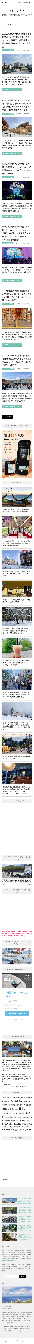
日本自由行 (15, 1123)
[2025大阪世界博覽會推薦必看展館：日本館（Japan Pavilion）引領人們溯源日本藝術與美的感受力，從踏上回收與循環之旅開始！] (17, 127)
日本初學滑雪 (11, 1113)
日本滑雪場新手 (20, 1117)
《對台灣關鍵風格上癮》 (8, 1060)
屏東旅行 (5, 1109)
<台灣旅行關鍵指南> (23, 1064)
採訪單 (8, 1079)
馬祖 (26, 1130)
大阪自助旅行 (19, 1105)
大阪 (8, 1105)
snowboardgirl (13, 1097)
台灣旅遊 (26, 1101)
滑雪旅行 (15, 1127)
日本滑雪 (12, 1117)
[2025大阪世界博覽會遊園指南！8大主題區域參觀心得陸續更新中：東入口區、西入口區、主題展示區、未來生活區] (17, 318)
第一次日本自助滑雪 (23, 1127)
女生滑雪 (25, 1105)
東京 (22, 1123)
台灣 (10, 1101)
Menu (5, 2)
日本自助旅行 (25, 1120)
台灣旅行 (18, 1101)
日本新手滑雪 (19, 1113)
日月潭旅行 (15, 1109)
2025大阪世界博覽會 (8, 50)
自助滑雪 (10, 1129)
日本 (21, 1108)
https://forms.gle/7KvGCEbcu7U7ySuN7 (15, 1087)
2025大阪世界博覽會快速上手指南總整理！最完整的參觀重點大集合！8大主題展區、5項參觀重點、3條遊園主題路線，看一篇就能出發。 (17, 40)
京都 (27, 1097)
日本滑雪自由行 (14, 1121)
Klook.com (5, 1179)
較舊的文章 (8, 417)
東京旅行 (27, 1124)
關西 (23, 1130)
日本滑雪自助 (6, 1121)
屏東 (29, 1105)
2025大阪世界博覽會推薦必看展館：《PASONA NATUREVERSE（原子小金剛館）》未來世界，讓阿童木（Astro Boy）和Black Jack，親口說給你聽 (16, 233)
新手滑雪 (10, 1109)
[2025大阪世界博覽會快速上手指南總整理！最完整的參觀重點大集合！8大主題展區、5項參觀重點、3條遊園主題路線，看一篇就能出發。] (17, 63)
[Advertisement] (17, 1159)
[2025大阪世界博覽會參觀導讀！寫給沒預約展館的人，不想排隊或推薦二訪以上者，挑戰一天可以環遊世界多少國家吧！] (17, 381)
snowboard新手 (22, 1097)
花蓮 (15, 1130)
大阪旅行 (12, 1105)
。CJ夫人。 (17, 11)
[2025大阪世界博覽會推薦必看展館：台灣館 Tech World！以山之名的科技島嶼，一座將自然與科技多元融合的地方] (17, 190)
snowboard (5, 1097)
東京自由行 (9, 1127)
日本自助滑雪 (6, 1124)
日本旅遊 (7, 1117)
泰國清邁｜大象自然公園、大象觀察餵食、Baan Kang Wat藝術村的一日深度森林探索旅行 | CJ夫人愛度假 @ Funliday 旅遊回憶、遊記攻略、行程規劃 (17, 934)
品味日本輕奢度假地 (7, 243)
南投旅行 (6, 1101)
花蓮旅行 (19, 1130)
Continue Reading (14, 90)
